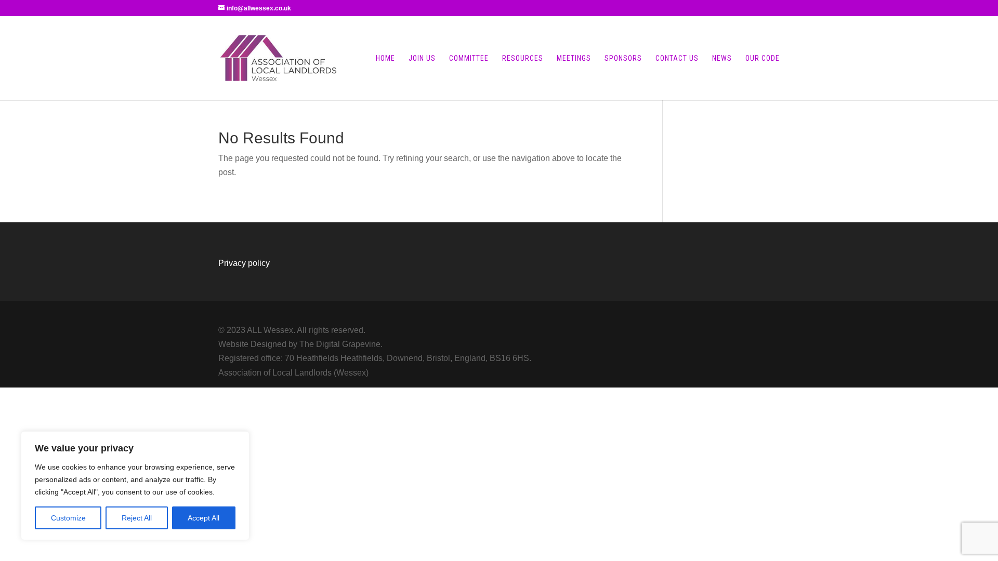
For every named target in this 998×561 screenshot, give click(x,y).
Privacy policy (244, 263)
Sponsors (623, 58)
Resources (522, 58)
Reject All (137, 518)
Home (385, 58)
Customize (68, 518)
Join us (422, 58)
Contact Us (677, 58)
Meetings (574, 58)
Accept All (203, 518)
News (722, 58)
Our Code (762, 58)
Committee (469, 58)
